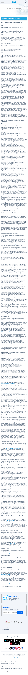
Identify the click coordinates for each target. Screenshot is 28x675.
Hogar (12, 671)
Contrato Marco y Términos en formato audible (10, 665)
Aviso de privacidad (5, 660)
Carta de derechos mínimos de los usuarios (9, 670)
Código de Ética (22, 670)
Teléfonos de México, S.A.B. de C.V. (11, 18)
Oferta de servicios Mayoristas (7, 663)
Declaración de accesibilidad (6, 668)
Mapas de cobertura (17, 668)
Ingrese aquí (16, 657)
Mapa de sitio (14, 666)
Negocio (17, 671)
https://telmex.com (10, 520)
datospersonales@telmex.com (14, 244)
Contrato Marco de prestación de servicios (9, 661)
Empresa (23, 671)
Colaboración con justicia (6, 666)
